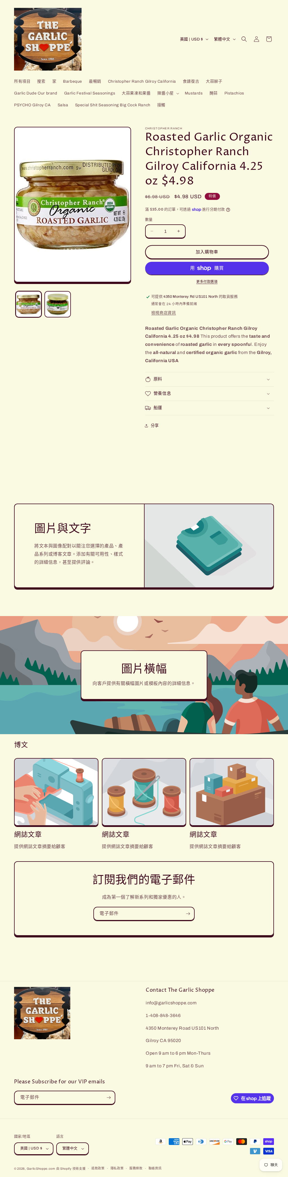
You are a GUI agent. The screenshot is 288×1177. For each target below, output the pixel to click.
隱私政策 (117, 1168)
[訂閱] (188, 914)
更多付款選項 (206, 282)
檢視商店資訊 (163, 313)
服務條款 (136, 1168)
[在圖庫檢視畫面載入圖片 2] (57, 304)
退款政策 (98, 1168)
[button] (167, 93)
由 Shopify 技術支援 (71, 1168)
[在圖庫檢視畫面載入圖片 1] (28, 304)
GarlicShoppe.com (41, 1168)
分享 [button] (155, 425)
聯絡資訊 (155, 1168)
